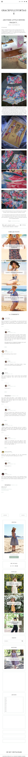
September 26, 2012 (12, 362)
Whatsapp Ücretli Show (6, 489)
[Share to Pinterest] (23, 225)
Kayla (9, 331)
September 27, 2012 (9, 452)
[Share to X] (20, 225)
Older (22, 515)
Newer (5, 515)
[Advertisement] (14, 681)
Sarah (6, 473)
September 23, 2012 (9, 319)
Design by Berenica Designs (19, 756)
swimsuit (12, 226)
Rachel (6, 372)
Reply (2, 326)
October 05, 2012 (8, 474)
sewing (7, 226)
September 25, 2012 (9, 425)
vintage (16, 226)
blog (14, 33)
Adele (6, 350)
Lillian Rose (7, 318)
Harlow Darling (8, 451)
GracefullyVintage (16, 220)
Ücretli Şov (3, 488)
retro (4, 226)
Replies (7, 329)
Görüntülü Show (5, 490)
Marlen (6, 424)
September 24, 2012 (14, 395)
